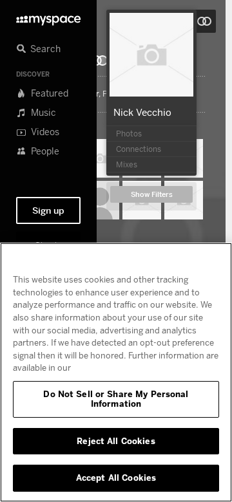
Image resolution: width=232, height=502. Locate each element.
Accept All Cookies (116, 477)
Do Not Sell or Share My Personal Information (115, 399)
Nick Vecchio (142, 112)
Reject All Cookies (116, 441)
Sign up (48, 210)
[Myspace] (48, 17)
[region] (116, 372)
